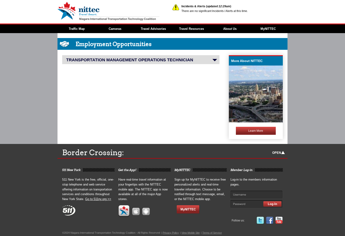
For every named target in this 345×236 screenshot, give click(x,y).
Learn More (255, 130)
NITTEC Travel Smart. (115, 11)
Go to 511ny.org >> (98, 199)
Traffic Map (77, 29)
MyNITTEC (268, 29)
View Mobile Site (190, 232)
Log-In (272, 204)
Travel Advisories (153, 29)
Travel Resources (191, 29)
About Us (230, 29)
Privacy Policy (171, 232)
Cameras (115, 29)
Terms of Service (212, 232)
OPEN (276, 153)
